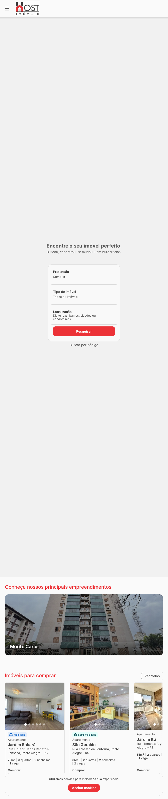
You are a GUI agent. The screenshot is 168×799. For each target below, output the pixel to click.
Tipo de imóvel (64, 292)
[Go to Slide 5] (40, 724)
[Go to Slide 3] (33, 724)
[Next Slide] (60, 706)
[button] (84, 624)
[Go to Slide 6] (44, 724)
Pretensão (61, 272)
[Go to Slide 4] (37, 724)
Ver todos (152, 676)
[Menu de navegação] (7, 8)
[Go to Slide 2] (29, 724)
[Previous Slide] (9, 706)
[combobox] (66, 276)
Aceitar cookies (84, 788)
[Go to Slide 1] (25, 724)
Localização (62, 312)
